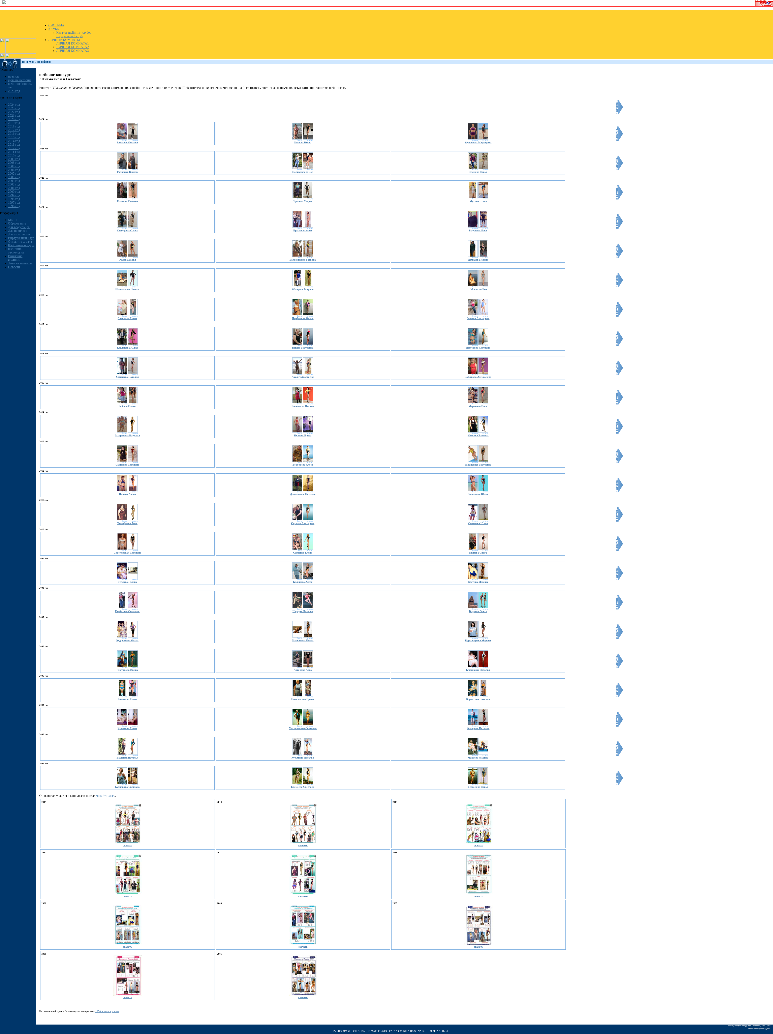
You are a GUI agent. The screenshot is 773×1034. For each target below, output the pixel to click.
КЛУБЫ (54, 29)
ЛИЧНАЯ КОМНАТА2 (72, 47)
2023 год (14, 108)
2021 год (14, 115)
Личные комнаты (20, 263)
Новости (14, 267)
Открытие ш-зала (20, 241)
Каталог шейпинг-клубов (73, 32)
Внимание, (15, 257)
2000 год (14, 191)
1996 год (14, 206)
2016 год (14, 133)
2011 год (14, 151)
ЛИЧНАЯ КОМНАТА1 (72, 43)
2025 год (14, 91)
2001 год (14, 188)
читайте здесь (105, 795)
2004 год (14, 177)
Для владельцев (19, 227)
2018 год (14, 126)
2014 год (14, 141)
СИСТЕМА (56, 25)
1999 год (14, 195)
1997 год (14, 202)
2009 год (14, 159)
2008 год (14, 162)
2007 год (14, 166)
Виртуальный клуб (69, 36)
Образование (17, 223)
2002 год (14, 184)
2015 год (14, 137)
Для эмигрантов (19, 234)
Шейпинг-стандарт (21, 245)
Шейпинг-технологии (16, 250)
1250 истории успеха (107, 1011)
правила (13, 76)
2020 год (14, 119)
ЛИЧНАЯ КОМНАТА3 (72, 50)
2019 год (14, 122)
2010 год (14, 155)
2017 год (14, 130)
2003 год (14, 180)
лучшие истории (19, 80)
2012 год (14, 148)
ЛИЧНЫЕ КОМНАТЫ (64, 39)
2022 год (14, 112)
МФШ (12, 219)
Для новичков (17, 230)
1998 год (14, 199)
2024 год (14, 104)
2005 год (14, 173)
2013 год (14, 144)
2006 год (14, 170)
